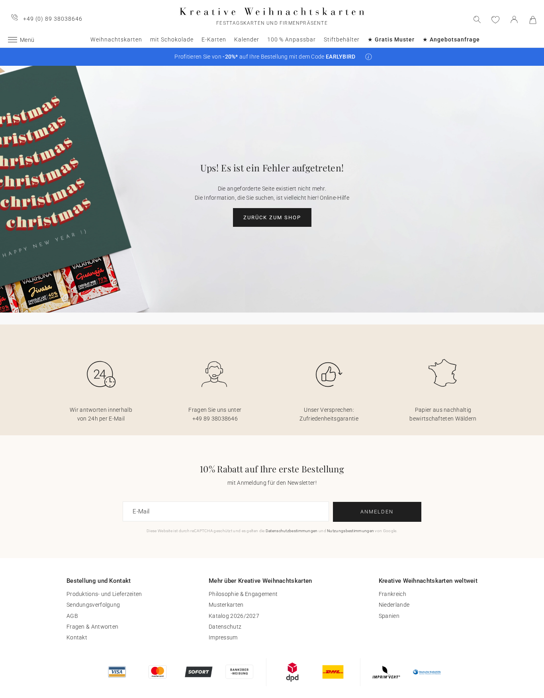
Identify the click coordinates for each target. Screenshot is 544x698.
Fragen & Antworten (92, 626)
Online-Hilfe (334, 198)
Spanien (389, 616)
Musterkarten (226, 605)
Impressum (223, 637)
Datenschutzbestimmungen (292, 531)
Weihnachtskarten (116, 39)
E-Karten (214, 39)
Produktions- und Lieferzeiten (104, 594)
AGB (72, 616)
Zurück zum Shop (272, 217)
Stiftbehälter (342, 39)
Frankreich (392, 594)
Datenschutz (225, 626)
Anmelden (376, 512)
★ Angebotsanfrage (451, 39)
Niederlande (394, 605)
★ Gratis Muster (391, 39)
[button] (369, 57)
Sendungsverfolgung (93, 605)
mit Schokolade (172, 39)
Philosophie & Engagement (243, 594)
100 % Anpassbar (291, 39)
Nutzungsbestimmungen (350, 531)
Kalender (246, 39)
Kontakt (77, 637)
